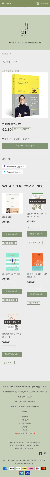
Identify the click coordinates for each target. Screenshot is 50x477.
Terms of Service (16, 445)
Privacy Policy (33, 442)
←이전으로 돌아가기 (10, 71)
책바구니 (44, 3)
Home (5, 54)
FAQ (25, 430)
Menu (8, 3)
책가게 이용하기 (25, 423)
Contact (20, 442)
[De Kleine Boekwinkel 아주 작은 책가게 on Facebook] (40, 454)
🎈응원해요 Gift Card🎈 (25, 433)
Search (11, 442)
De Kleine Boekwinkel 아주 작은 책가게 (27, 460)
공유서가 (25, 427)
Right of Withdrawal (24, 448)
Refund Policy (33, 445)
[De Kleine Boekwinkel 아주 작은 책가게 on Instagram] (45, 454)
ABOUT (25, 420)
